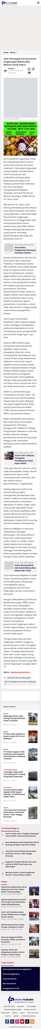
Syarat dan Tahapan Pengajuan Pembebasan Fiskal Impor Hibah (24, 459)
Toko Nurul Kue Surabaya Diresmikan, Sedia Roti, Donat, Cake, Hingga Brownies (15, 813)
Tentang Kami (9, 1006)
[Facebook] (7, 1021)
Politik (8, 1016)
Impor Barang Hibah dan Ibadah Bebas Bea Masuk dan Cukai (25, 568)
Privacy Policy (30, 1010)
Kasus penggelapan (11, 974)
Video (22, 1013)
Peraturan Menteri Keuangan (19, 678)
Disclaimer (31, 1006)
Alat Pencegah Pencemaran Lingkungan (20, 683)
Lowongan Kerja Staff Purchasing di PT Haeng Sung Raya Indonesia (14, 774)
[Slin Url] (33, 69)
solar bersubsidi (9, 979)
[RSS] (32, 1021)
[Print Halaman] (29, 73)
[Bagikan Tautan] (29, 69)
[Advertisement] (20, 28)
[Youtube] (22, 1021)
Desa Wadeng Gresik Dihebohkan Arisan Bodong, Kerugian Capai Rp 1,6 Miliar (22, 843)
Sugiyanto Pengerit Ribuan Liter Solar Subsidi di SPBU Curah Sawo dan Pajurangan (21, 864)
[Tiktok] (27, 1021)
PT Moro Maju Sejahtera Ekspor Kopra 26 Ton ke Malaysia (14, 736)
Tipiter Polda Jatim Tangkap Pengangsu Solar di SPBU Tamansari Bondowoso (22, 834)
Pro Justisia (33, 1013)
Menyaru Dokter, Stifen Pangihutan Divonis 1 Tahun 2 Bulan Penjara (20, 873)
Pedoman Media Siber (12, 1010)
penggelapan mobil (11, 988)
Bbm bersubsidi (9, 983)
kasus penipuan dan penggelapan (17, 969)
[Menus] (38, 2)
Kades (14, 1013)
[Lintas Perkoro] (9, 3)
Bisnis (6, 714)
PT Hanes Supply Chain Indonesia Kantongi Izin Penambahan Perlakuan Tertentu (15, 755)
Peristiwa (7, 787)
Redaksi (21, 1006)
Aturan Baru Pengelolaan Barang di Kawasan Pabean (25, 250)
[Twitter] (12, 1021)
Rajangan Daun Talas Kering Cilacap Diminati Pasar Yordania (14, 718)
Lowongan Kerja (10, 770)
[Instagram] (17, 1021)
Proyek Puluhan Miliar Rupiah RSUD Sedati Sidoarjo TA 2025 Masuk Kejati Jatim (14, 793)
